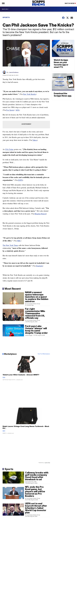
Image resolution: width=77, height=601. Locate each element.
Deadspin (39, 266)
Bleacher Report (40, 214)
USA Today (9, 149)
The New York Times (10, 245)
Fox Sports (10, 110)
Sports (6, 17)
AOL (17, 110)
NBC (19, 240)
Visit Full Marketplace (44, 354)
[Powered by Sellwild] (47, 462)
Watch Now (70, 3)
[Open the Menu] (3, 3)
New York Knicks (29, 94)
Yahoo (34, 140)
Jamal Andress (13, 72)
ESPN (20, 180)
